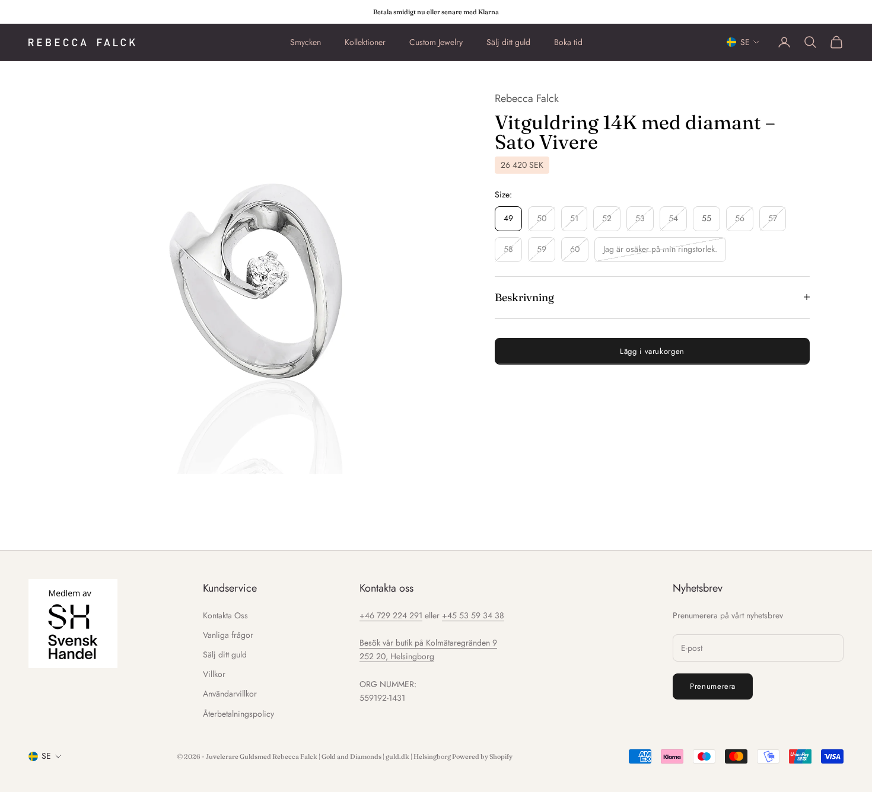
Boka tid (568, 42)
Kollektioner (365, 42)
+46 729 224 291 (390, 615)
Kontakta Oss (225, 615)
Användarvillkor (230, 694)
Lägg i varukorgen (652, 350)
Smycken (305, 42)
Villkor (214, 674)
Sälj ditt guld (508, 42)
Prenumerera (713, 686)
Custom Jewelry (436, 42)
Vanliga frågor (228, 635)
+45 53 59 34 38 (473, 615)
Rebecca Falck (527, 98)
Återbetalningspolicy (238, 714)
